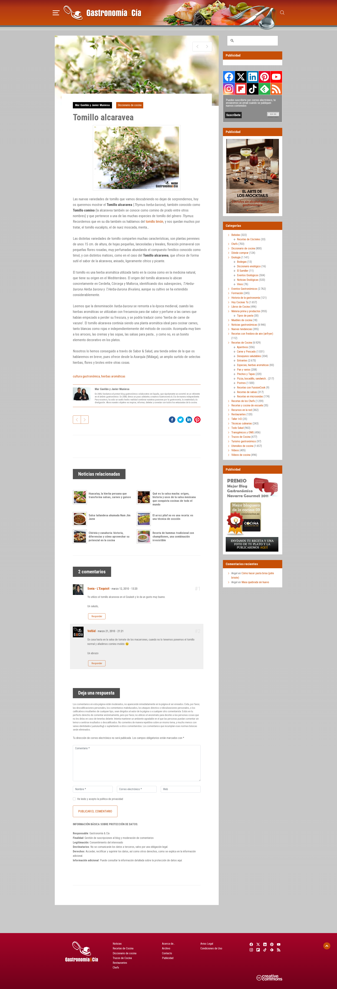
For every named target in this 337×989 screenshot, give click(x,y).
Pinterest (264, 77)
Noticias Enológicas (247, 279)
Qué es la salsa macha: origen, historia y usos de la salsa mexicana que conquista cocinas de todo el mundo (174, 499)
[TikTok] (265, 950)
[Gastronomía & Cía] (102, 13)
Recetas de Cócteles (248, 239)
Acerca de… (168, 943)
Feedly (264, 89)
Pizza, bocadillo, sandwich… (252, 378)
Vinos (240, 284)
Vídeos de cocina (240, 455)
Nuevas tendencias (241, 329)
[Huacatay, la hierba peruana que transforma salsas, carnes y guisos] (81, 497)
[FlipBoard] (258, 950)
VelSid (91, 631)
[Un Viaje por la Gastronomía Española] (207, 46)
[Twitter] (258, 944)
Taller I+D (236, 419)
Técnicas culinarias (241, 423)
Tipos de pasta (245, 315)
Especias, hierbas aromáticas (253, 365)
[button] (56, 12)
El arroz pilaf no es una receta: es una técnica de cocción (173, 517)
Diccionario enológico (249, 266)
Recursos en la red (241, 410)
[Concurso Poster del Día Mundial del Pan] (197, 46)
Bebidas (235, 235)
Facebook (229, 77)
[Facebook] (251, 944)
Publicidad (167, 958)
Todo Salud (237, 428)
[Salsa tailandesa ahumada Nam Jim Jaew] (81, 519)
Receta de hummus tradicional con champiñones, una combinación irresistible (173, 536)
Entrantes (242, 360)
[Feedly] (272, 950)
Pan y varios (243, 369)
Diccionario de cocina (129, 105)
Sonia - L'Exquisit (98, 588)
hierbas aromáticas (113, 376)
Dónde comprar (240, 252)
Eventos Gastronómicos (244, 288)
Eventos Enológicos (247, 275)
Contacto (167, 953)
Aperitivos (242, 347)
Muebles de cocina (241, 320)
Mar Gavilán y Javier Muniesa (92, 105)
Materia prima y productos (245, 311)
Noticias (117, 943)
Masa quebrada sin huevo (255, 582)
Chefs (234, 244)
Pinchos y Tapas (246, 374)
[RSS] (278, 950)
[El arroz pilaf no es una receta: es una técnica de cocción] (145, 519)
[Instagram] (251, 950)
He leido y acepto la (100, 799)
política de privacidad (111, 799)
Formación (237, 293)
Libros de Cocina (240, 306)
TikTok (252, 89)
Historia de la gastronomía (245, 297)
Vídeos (235, 450)
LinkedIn (252, 77)
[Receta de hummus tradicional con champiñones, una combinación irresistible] (145, 536)
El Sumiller (242, 270)
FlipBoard (241, 89)
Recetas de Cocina (241, 342)
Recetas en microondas (250, 396)
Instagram (229, 89)
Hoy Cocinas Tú (239, 302)
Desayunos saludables (249, 356)
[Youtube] (278, 944)
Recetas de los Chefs (243, 401)
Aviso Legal (206, 943)
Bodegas (242, 261)
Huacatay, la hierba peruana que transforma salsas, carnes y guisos (110, 495)
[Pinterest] (272, 944)
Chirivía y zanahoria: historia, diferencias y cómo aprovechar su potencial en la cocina (109, 536)
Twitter (241, 77)
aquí (179, 860)
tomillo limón (154, 221)
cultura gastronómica (86, 376)
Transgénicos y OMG (242, 432)
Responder (97, 616)
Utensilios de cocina (242, 446)
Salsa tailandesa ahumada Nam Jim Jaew (109, 517)
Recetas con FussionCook (251, 387)
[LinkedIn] (265, 944)
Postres (241, 383)
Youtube (276, 77)
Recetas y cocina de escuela (247, 405)
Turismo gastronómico (243, 441)
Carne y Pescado (246, 351)
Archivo (166, 948)
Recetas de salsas (247, 392)
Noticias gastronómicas (244, 324)
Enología (235, 257)
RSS (276, 89)
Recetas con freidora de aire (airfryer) (252, 333)
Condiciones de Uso (211, 948)
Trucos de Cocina (240, 436)
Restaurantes (238, 414)
